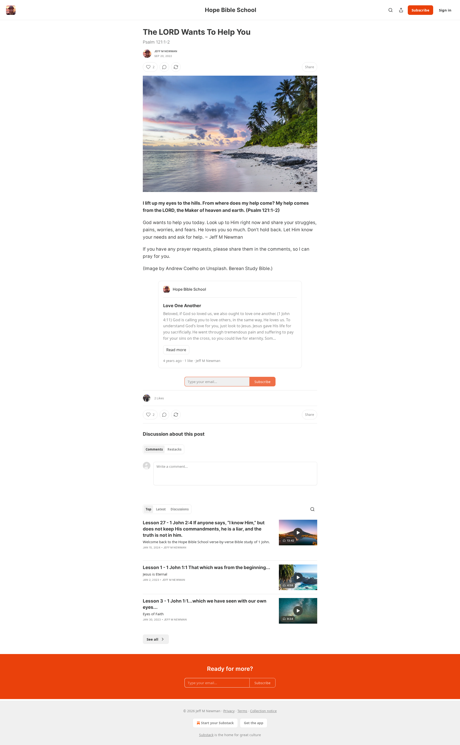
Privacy (229, 711)
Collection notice (263, 711)
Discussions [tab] (180, 509)
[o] (298, 532)
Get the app (253, 723)
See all (152, 639)
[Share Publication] (401, 10)
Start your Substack (217, 723)
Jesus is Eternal (155, 574)
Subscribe (420, 10)
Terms (242, 711)
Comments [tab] (154, 449)
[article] (230, 538)
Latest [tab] (161, 509)
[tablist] (163, 449)
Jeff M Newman (165, 51)
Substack (206, 735)
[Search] (390, 10)
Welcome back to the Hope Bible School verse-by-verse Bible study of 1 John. (206, 541)
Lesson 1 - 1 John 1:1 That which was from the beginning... (206, 567)
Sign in (445, 10)
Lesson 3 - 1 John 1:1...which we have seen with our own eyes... (204, 604)
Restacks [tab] (174, 449)
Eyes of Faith (153, 613)
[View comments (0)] (164, 67)
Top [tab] (148, 509)
